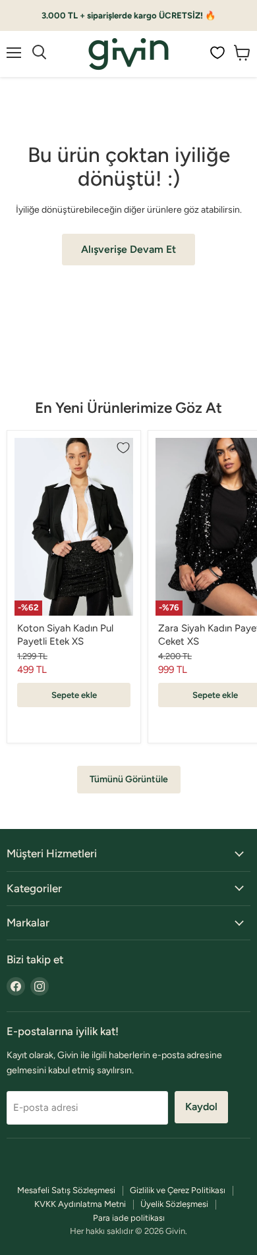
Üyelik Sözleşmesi (174, 1204)
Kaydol (201, 1106)
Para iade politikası (129, 1218)
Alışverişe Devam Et (128, 249)
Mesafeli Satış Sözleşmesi (66, 1190)
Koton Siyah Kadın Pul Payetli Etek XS (65, 634)
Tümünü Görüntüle (129, 779)
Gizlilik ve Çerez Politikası (177, 1190)
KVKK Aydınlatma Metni (80, 1204)
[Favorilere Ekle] (123, 448)
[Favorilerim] (217, 52)
